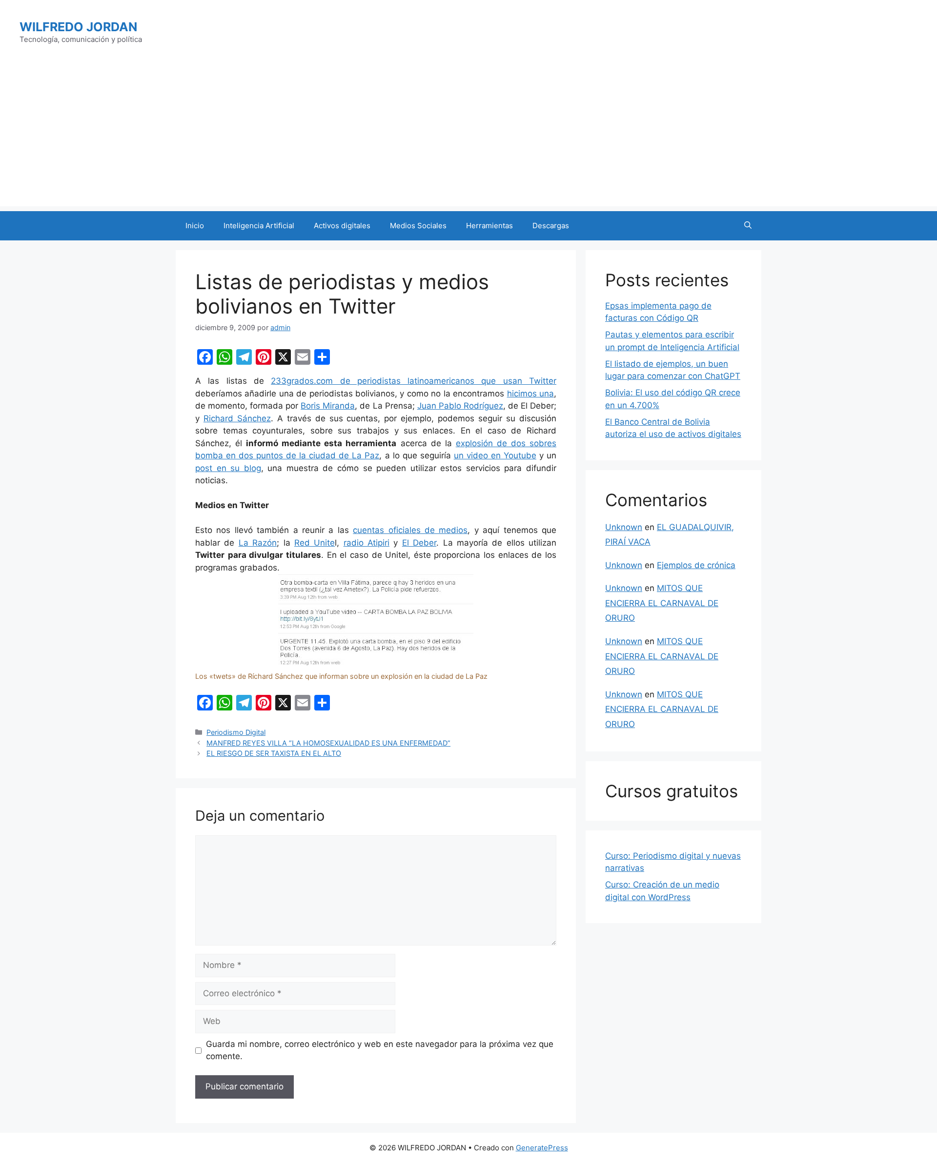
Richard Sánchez (237, 418)
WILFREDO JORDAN (78, 27)
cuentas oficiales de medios (410, 530)
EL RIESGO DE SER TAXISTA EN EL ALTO (273, 753)
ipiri (382, 543)
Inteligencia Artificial (259, 225)
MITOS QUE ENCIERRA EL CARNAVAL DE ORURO (661, 603)
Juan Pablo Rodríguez (460, 406)
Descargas (550, 225)
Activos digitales (342, 225)
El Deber (419, 543)
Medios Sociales (418, 225)
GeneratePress (542, 1147)
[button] (747, 225)
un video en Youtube (495, 455)
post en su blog (228, 468)
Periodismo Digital (235, 732)
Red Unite (314, 543)
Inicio (194, 225)
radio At (360, 543)
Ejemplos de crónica (696, 565)
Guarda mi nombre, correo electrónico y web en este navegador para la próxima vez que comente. (379, 1050)
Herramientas (489, 225)
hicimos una (530, 393)
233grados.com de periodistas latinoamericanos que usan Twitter (413, 381)
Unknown (623, 527)
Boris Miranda (328, 406)
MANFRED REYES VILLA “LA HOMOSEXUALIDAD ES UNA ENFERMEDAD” (328, 743)
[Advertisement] (468, 138)
